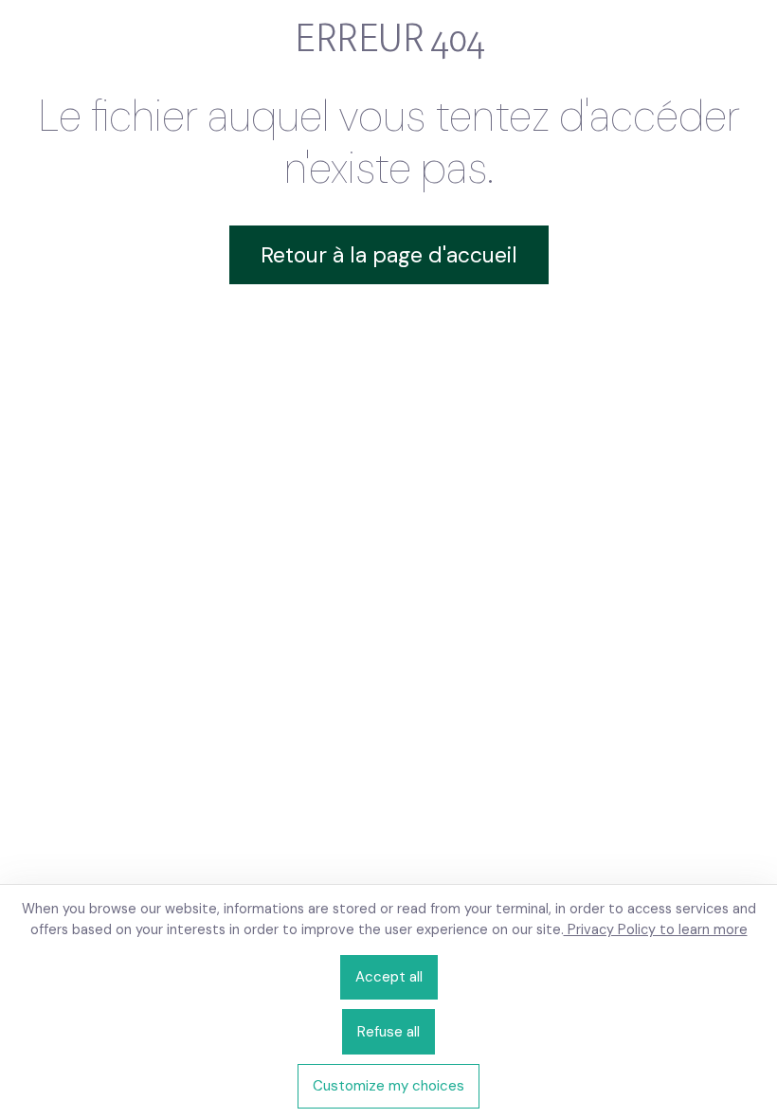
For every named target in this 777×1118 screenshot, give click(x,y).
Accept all (389, 976)
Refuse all (388, 1031)
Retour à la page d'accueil (389, 255)
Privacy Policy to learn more (656, 929)
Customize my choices (388, 1085)
